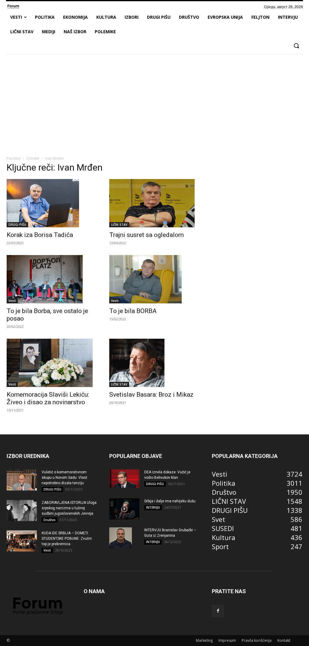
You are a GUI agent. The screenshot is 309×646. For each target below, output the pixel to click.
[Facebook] (218, 611)
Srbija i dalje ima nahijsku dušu (170, 501)
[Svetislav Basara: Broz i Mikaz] (154, 363)
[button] (296, 45)
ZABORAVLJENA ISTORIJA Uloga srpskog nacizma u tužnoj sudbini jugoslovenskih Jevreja (69, 508)
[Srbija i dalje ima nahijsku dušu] (124, 509)
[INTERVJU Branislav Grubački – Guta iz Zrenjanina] (120, 537)
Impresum (227, 640)
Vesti (12, 301)
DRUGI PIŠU (17, 224)
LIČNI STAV (119, 224)
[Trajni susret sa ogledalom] (154, 203)
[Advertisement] (154, 104)
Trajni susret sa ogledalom (146, 234)
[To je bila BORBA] (154, 279)
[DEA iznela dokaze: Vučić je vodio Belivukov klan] (124, 478)
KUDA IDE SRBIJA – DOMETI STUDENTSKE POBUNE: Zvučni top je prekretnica (67, 538)
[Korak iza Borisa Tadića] (52, 203)
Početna (14, 158)
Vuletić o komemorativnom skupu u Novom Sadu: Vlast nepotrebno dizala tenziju (64, 477)
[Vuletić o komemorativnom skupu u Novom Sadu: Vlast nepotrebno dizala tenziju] (22, 480)
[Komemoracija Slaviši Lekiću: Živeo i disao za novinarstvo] (52, 363)
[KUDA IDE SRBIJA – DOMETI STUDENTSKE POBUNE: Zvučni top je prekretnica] (22, 541)
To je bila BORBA (133, 311)
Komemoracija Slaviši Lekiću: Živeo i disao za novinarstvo (48, 398)
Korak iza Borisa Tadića (40, 234)
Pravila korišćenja (257, 640)
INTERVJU (153, 507)
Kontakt (283, 640)
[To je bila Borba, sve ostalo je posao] (52, 279)
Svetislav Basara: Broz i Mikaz (151, 394)
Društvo (49, 520)
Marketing (204, 640)
